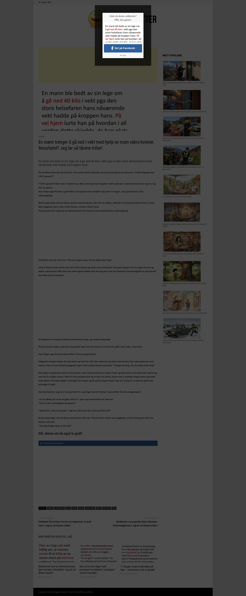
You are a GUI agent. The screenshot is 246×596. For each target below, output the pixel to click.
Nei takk (123, 55)
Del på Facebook (125, 48)
